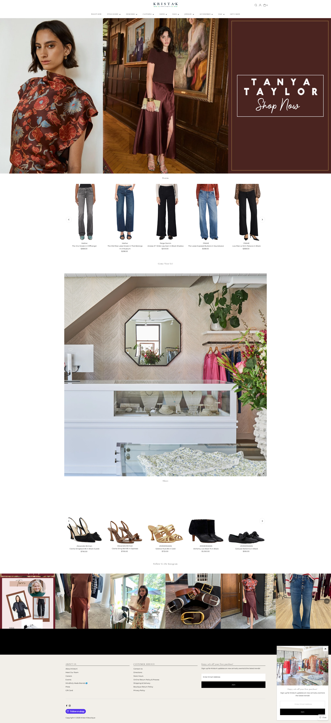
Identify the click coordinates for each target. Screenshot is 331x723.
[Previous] (69, 219)
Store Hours (138, 676)
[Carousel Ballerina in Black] (246, 515)
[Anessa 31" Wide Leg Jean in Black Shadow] (165, 212)
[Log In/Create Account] (260, 5)
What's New (96, 14)
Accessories (205, 14)
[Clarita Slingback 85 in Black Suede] (84, 515)
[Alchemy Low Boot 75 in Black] (206, 515)
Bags (174, 14)
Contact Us (137, 669)
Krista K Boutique (88, 718)
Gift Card (69, 690)
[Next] (262, 219)
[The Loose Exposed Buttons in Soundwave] (206, 212)
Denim (165, 178)
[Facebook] (67, 706)
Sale (220, 14)
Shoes (162, 14)
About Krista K (71, 669)
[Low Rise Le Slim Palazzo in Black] (246, 212)
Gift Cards (235, 14)
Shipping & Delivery (141, 683)
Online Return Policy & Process (146, 680)
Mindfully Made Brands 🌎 (77, 683)
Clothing (147, 14)
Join (233, 685)
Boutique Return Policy (143, 687)
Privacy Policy (139, 690)
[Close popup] (325, 649)
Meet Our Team (72, 672)
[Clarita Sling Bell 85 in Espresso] (125, 515)
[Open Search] (256, 5)
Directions (137, 672)
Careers (69, 676)
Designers (130, 14)
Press (68, 687)
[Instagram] (69, 706)
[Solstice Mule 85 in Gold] (165, 515)
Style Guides (113, 14)
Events (68, 680)
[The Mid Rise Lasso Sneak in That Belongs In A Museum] (125, 212)
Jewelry (188, 14)
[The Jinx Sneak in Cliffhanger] (84, 212)
